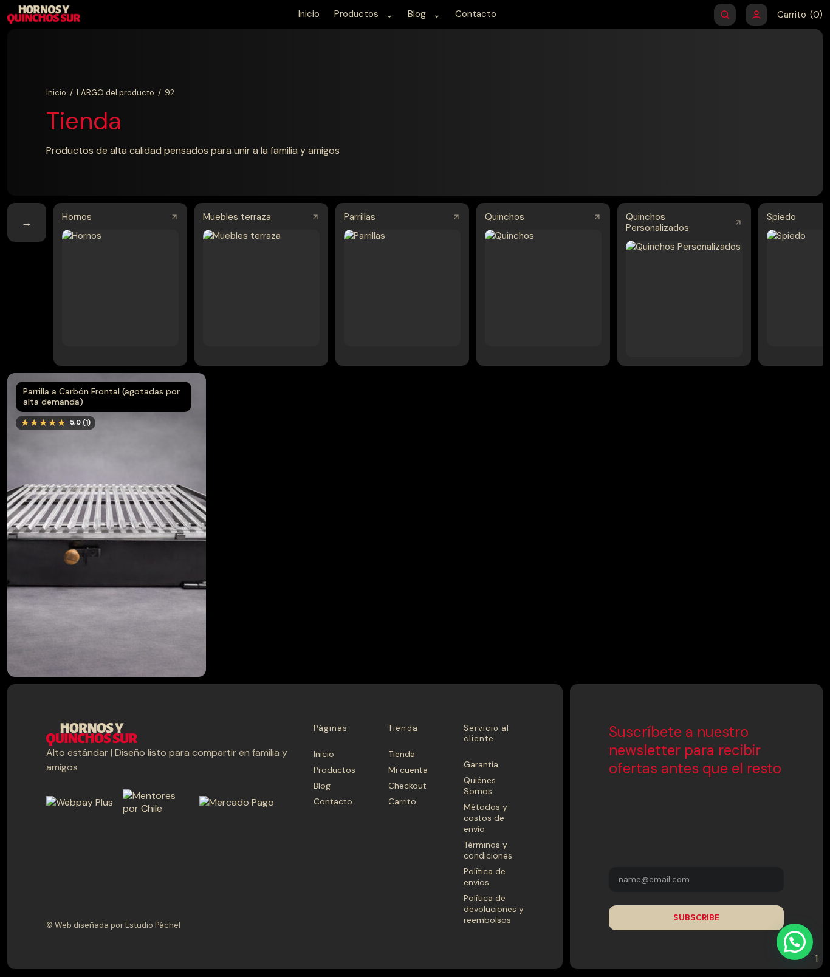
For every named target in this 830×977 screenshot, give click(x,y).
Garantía (481, 764)
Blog (417, 14)
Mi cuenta (408, 769)
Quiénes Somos (480, 786)
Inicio (309, 14)
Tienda (401, 754)
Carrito (402, 801)
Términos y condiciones (488, 850)
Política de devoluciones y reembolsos (494, 909)
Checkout (407, 785)
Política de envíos (485, 877)
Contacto (475, 14)
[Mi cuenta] (756, 15)
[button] (795, 942)
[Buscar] (725, 15)
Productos (356, 14)
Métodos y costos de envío (485, 817)
